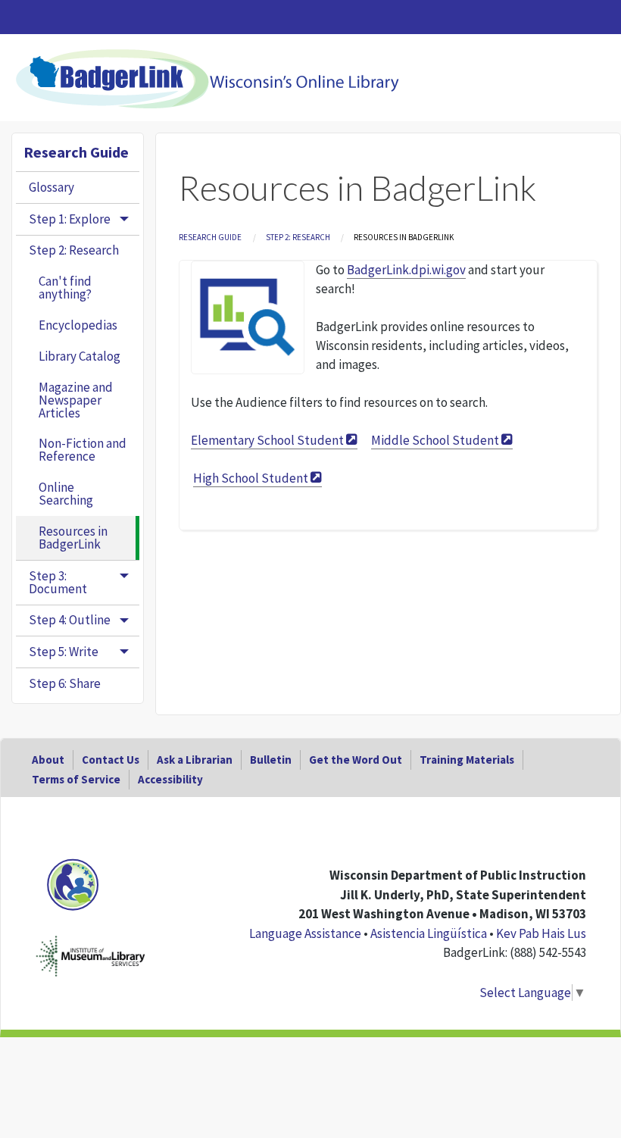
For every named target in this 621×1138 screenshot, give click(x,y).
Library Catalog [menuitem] (79, 356)
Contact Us (110, 759)
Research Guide (210, 237)
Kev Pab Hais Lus (541, 933)
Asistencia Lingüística (428, 933)
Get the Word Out (355, 759)
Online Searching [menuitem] (66, 493)
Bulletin (271, 759)
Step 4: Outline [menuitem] (70, 619)
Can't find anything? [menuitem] (65, 287)
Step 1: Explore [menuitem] (70, 219)
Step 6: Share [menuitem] (65, 683)
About (48, 759)
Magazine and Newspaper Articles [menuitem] (76, 400)
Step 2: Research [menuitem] (74, 250)
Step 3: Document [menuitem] (58, 582)
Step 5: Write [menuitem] (63, 651)
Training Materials (467, 759)
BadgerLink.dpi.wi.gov (406, 269)
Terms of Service (76, 779)
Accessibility (170, 779)
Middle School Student (435, 440)
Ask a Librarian (194, 759)
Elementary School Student (267, 440)
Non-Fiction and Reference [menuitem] (82, 449)
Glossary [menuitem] (51, 187)
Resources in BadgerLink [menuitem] (73, 537)
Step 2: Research (298, 237)
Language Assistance (305, 933)
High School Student (250, 478)
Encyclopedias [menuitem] (78, 325)
